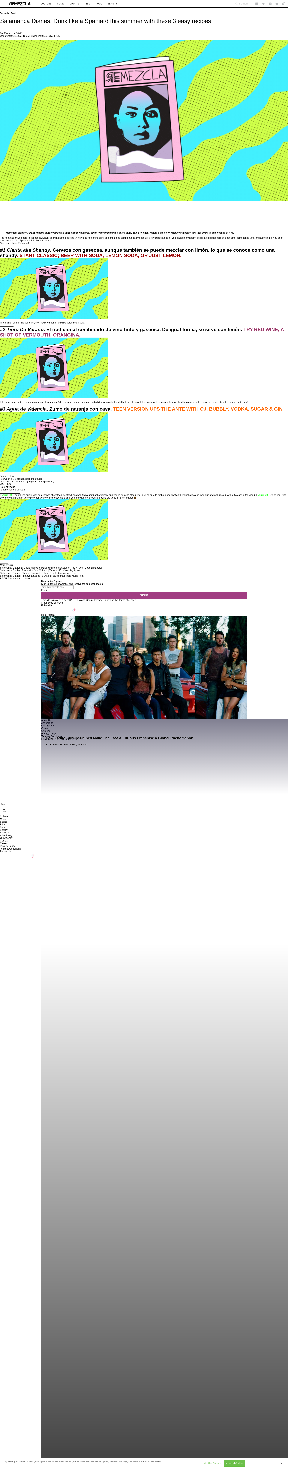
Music (3, 819)
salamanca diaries (21, 578)
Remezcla (4, 13)
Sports (3, 822)
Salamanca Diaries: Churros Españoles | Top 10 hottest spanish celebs (37, 573)
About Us (5, 832)
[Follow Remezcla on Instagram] (270, 3)
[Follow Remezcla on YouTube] (277, 3)
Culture (4, 816)
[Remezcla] (19, 3)
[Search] (236, 3)
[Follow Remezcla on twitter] (263, 3)
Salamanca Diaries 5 (11, 567)
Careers (4, 843)
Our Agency (6, 838)
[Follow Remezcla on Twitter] (52, 608)
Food (13, 13)
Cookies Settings (212, 1463)
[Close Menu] (3, 799)
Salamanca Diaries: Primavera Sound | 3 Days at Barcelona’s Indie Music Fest (41, 576)
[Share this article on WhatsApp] (3, 210)
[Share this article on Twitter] (18, 210)
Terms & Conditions (10, 848)
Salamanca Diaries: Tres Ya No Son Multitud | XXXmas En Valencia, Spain (40, 570)
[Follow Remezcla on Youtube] (67, 608)
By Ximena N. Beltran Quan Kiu (67, 745)
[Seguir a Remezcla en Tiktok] (283, 3)
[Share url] (3, 225)
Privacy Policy (102, 600)
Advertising (6, 835)
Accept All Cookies (234, 1463)
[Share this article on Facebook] (11, 210)
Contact (4, 840)
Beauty (4, 830)
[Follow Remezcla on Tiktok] (74, 608)
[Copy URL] (7, 219)
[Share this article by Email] (25, 210)
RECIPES (5, 578)
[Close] (281, 1463)
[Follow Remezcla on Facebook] (256, 3)
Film (2, 824)
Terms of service (127, 600)
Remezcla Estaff (12, 33)
